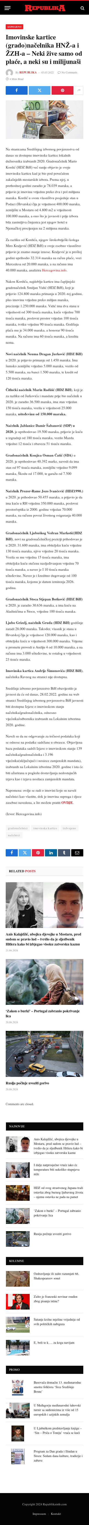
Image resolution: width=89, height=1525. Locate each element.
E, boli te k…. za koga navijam (54, 1342)
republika (28, 72)
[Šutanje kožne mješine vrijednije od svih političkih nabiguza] (18, 1324)
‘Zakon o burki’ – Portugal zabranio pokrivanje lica (43, 1013)
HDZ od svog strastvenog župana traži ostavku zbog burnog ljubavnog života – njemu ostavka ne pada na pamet (58, 1192)
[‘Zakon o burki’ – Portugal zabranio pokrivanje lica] (44, 982)
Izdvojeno (14, 26)
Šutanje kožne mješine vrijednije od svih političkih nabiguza (57, 1321)
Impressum (39, 1514)
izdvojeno (69, 828)
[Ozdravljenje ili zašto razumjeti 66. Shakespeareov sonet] (18, 1279)
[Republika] (44, 8)
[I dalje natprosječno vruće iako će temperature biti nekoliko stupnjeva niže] (18, 1170)
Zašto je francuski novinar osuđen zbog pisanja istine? (55, 1298)
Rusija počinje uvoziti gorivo (27, 1082)
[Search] (82, 8)
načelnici (14, 835)
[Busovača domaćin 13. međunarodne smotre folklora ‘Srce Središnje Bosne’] (18, 1387)
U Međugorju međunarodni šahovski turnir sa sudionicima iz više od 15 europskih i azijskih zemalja (57, 1409)
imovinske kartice (45, 828)
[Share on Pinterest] (62, 90)
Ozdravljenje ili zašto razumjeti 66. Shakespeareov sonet (56, 1275)
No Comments (69, 72)
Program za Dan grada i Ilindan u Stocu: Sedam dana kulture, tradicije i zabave (58, 1455)
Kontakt (56, 1514)
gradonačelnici (18, 828)
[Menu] (7, 8)
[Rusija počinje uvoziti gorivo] (44, 1054)
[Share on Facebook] (17, 90)
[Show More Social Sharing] (79, 90)
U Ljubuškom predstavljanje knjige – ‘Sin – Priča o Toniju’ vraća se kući (58, 1430)
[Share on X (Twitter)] (40, 90)
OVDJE (67, 802)
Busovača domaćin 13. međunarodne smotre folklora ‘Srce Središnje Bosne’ (57, 1387)
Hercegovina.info (54, 270)
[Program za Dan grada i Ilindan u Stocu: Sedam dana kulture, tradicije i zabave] (18, 1456)
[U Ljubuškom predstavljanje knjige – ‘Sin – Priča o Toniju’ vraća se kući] (18, 1433)
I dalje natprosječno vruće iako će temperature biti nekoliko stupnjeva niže (56, 1169)
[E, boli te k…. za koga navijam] (18, 1348)
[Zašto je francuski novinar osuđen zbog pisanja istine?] (18, 1302)
